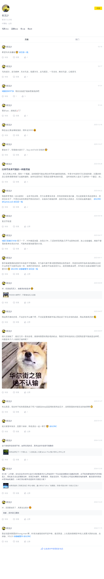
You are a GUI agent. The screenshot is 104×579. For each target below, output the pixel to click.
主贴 (27, 39)
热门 (77, 39)
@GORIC (97, 199)
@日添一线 (23, 52)
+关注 (98, 8)
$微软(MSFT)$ (8, 91)
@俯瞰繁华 (24, 269)
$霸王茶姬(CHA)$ (9, 240)
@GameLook (8, 201)
